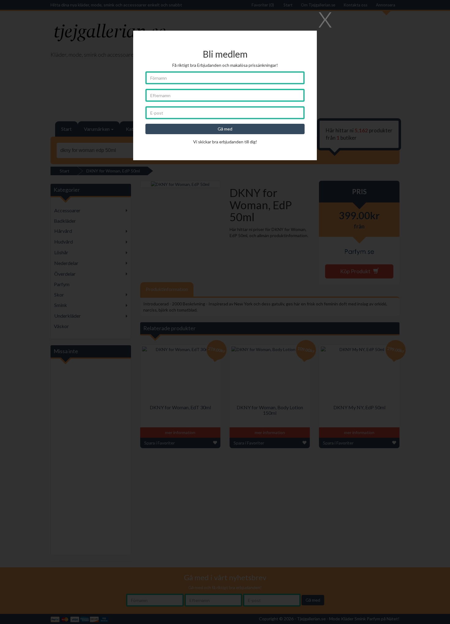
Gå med (225, 128)
